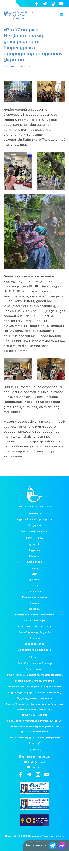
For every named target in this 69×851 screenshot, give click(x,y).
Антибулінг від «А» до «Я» (34, 632)
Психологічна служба (34, 620)
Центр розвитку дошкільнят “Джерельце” (34, 737)
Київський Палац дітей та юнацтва (24, 15)
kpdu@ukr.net (36, 762)
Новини (9, 66)
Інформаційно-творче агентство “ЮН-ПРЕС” (34, 720)
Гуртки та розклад (34, 597)
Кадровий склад (34, 644)
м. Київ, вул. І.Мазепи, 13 (36, 757)
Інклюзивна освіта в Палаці (34, 626)
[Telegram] (44, 3)
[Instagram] (53, 3)
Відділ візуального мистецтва (34, 680)
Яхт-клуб (35, 743)
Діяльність (34, 591)
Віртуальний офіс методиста (34, 614)
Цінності (34, 579)
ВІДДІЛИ (35, 656)
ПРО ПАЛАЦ (34, 537)
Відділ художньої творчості (35, 698)
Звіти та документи (34, 531)
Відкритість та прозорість (34, 519)
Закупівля (34, 525)
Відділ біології (34, 669)
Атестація (34, 513)
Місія (34, 568)
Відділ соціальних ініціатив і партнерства (35, 686)
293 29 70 (36, 767)
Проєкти (34, 609)
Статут (34, 556)
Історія (34, 585)
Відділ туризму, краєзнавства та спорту (34, 692)
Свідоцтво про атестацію (34, 649)
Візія (34, 573)
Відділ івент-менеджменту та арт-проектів (34, 675)
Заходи (34, 603)
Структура (34, 562)
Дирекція (34, 544)
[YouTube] (61, 3)
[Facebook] (36, 3)
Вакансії (34, 638)
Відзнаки (34, 550)
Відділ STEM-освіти (34, 715)
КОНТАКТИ (34, 749)
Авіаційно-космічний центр (34, 663)
